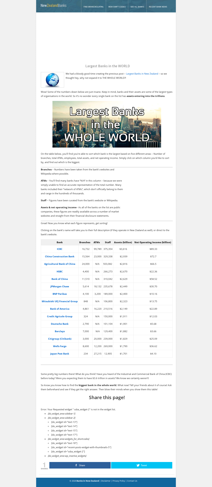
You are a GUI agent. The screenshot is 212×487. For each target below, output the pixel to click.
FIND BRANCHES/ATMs (94, 6)
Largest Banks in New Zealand (142, 73)
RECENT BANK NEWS (158, 6)
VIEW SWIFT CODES (117, 6)
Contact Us (132, 480)
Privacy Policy (119, 480)
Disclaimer (106, 480)
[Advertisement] (106, 35)
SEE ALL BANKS (137, 6)
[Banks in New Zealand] (53, 8)
